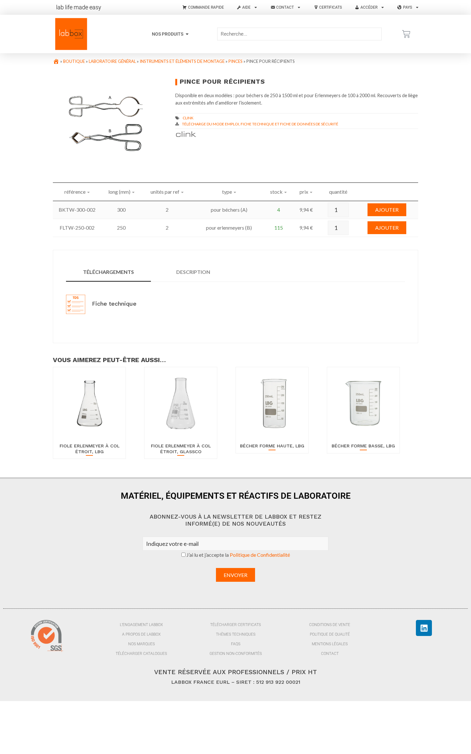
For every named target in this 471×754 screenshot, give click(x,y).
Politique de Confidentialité (260, 555)
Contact (330, 653)
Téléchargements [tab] (108, 272)
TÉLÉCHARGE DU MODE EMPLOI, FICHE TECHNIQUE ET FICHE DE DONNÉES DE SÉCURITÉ (260, 124)
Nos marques (141, 644)
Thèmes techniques (235, 634)
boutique (74, 61)
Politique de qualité (330, 634)
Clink (188, 117)
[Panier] (406, 34)
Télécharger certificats (235, 625)
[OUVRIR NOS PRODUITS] (187, 34)
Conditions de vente (329, 625)
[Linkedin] (424, 628)
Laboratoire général (112, 61)
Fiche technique (113, 303)
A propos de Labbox (141, 634)
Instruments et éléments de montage (182, 61)
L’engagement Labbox (141, 625)
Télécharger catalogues (141, 653)
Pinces (235, 61)
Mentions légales (330, 644)
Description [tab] (193, 272)
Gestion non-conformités (236, 653)
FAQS (235, 644)
